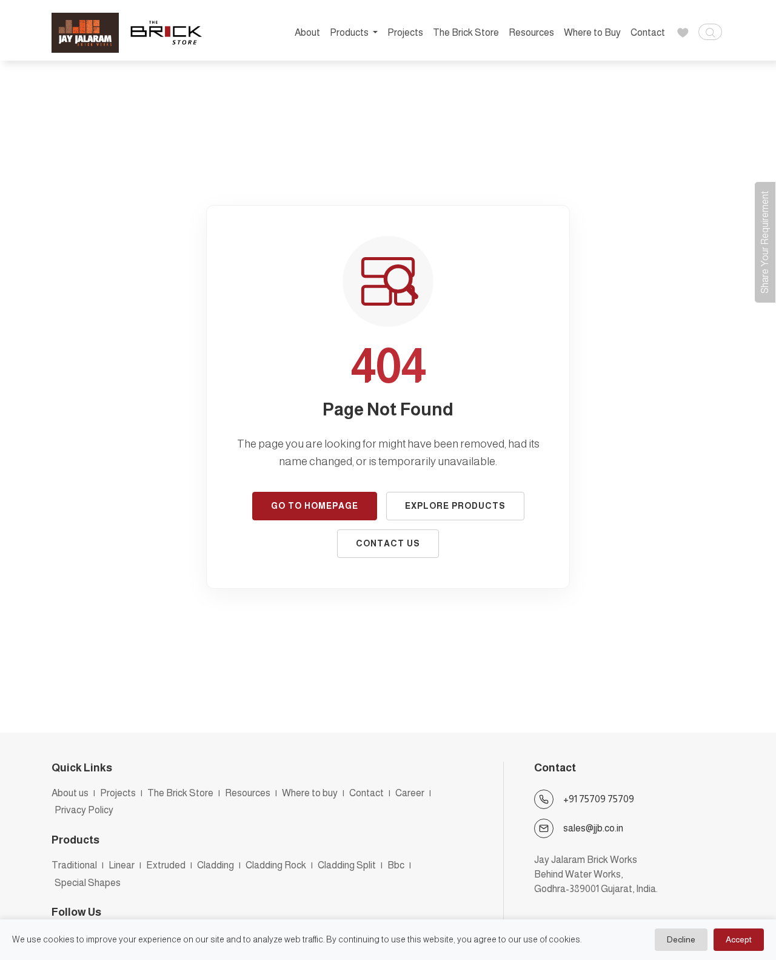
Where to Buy (592, 32)
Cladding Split (347, 865)
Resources (531, 32)
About (307, 32)
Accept (739, 939)
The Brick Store (466, 32)
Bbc (395, 865)
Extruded (166, 865)
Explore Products (455, 506)
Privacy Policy (84, 810)
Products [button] (350, 32)
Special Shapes (88, 883)
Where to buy (310, 793)
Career (409, 793)
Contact (647, 32)
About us (70, 793)
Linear (122, 865)
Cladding (215, 865)
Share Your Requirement (765, 242)
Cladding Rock (276, 865)
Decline (681, 939)
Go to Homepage (314, 506)
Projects (405, 32)
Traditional (74, 865)
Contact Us (388, 543)
